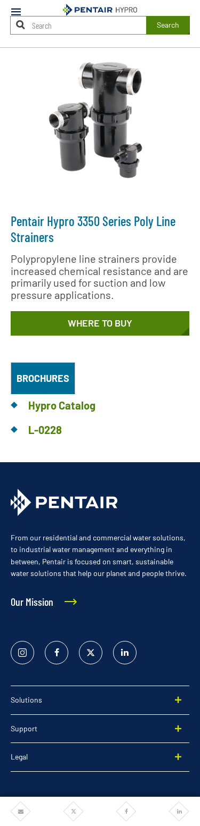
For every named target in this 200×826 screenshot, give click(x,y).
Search (168, 24)
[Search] (20, 25)
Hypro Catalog (61, 405)
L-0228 (45, 429)
